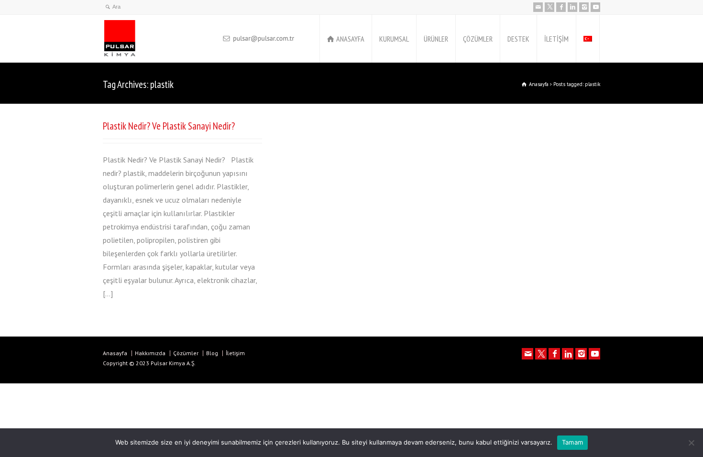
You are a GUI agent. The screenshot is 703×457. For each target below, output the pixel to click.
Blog (212, 353)
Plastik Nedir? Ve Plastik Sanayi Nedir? (169, 126)
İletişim (235, 353)
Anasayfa (115, 353)
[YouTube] (595, 7)
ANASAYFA (350, 39)
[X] (549, 7)
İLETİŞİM (556, 39)
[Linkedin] (572, 7)
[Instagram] (584, 7)
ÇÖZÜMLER (478, 39)
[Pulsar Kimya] (160, 39)
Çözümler (185, 353)
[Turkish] (587, 39)
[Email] (538, 7)
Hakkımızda (150, 353)
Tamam (572, 442)
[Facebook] (561, 7)
